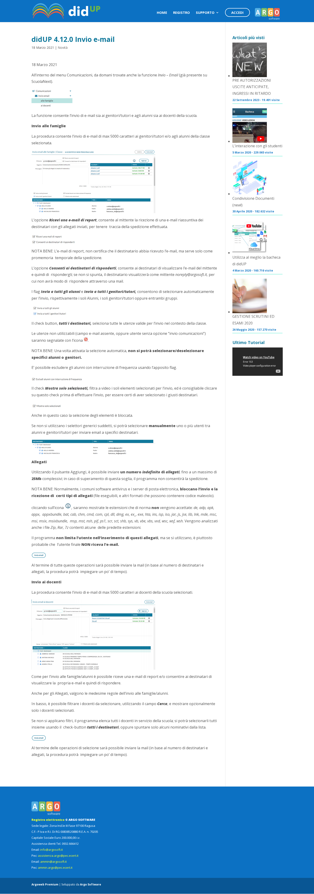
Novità (63, 47)
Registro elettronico (48, 820)
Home (162, 13)
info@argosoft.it (51, 850)
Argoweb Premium (44, 884)
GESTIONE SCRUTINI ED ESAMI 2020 (253, 320)
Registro (181, 13)
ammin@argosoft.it (53, 861)
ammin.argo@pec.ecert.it (55, 867)
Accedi (237, 12)
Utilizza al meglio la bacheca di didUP (256, 260)
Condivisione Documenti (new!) (253, 202)
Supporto (205, 13)
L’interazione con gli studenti (257, 145)
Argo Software (90, 884)
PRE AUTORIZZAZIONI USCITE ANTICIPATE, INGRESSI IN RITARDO (251, 87)
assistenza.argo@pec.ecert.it (58, 855)
